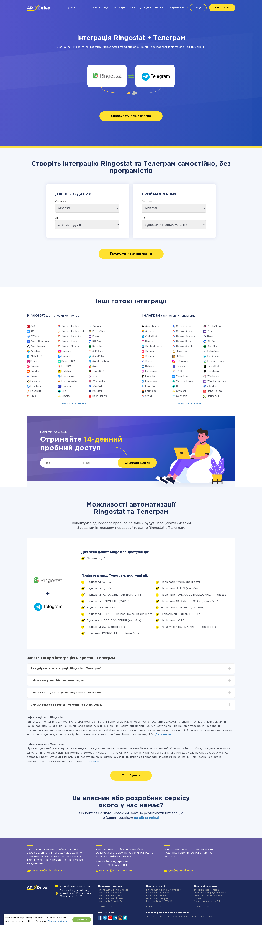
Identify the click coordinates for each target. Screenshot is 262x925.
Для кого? (75, 8)
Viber (95, 376)
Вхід (198, 8)
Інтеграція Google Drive (112, 901)
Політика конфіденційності (210, 893)
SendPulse (98, 356)
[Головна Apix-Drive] (38, 8)
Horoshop (182, 351)
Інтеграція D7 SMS (157, 896)
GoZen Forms (184, 326)
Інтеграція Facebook (110, 896)
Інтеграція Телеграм (110, 893)
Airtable (35, 351)
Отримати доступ (137, 462)
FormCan (150, 386)
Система (60, 201)
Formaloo (151, 391)
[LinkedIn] (115, 917)
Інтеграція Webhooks (110, 899)
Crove (34, 376)
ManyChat (182, 376)
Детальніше (163, 734)
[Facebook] (100, 917)
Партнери (118, 8)
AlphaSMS (36, 356)
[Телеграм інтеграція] (155, 76)
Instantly (66, 356)
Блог (133, 8)
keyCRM (97, 391)
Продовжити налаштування (131, 253)
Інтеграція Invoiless (157, 893)
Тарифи (199, 899)
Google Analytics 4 (72, 331)
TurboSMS (98, 371)
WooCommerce (216, 381)
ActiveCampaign (40, 341)
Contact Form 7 (154, 346)
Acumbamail (37, 346)
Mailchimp (67, 371)
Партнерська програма (208, 896)
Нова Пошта (99, 396)
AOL (32, 331)
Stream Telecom (216, 361)
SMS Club (97, 351)
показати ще (105, 906)
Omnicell (66, 396)
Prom (95, 336)
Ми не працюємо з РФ (207, 901)
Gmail (33, 396)
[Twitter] (125, 917)
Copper (34, 366)
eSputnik (97, 386)
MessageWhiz (69, 381)
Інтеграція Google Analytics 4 (163, 890)
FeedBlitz (36, 391)
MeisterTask (68, 376)
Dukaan (149, 366)
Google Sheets (70, 346)
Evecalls (35, 381)
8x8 (32, 326)
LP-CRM (66, 366)
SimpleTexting (100, 361)
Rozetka (97, 346)
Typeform (213, 371)
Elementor (151, 371)
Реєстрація (222, 8)
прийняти (81, 920)
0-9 (209, 917)
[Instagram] (120, 917)
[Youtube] (110, 917)
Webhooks (98, 381)
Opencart (98, 326)
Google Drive (69, 341)
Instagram (67, 351)
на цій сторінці (146, 817)
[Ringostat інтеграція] (107, 76)
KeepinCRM (68, 361)
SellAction (213, 351)
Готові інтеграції (97, 8)
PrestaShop (99, 331)
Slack (95, 366)
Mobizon (66, 386)
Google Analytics (71, 326)
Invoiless (181, 366)
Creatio (34, 371)
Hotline (180, 356)
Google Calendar (71, 336)
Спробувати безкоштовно (131, 116)
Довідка (145, 8)
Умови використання (207, 890)
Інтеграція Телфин (157, 899)
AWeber (35, 336)
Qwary (211, 336)
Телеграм (95, 47)
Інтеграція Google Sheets (113, 890)
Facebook (36, 386)
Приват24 (213, 396)
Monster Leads (185, 381)
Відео (159, 8)
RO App (97, 341)
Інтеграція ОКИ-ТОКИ (159, 901)
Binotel (34, 361)
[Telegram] (105, 917)
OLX (63, 391)
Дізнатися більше (58, 921)
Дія (57, 218)
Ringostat (77, 47)
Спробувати (131, 775)
